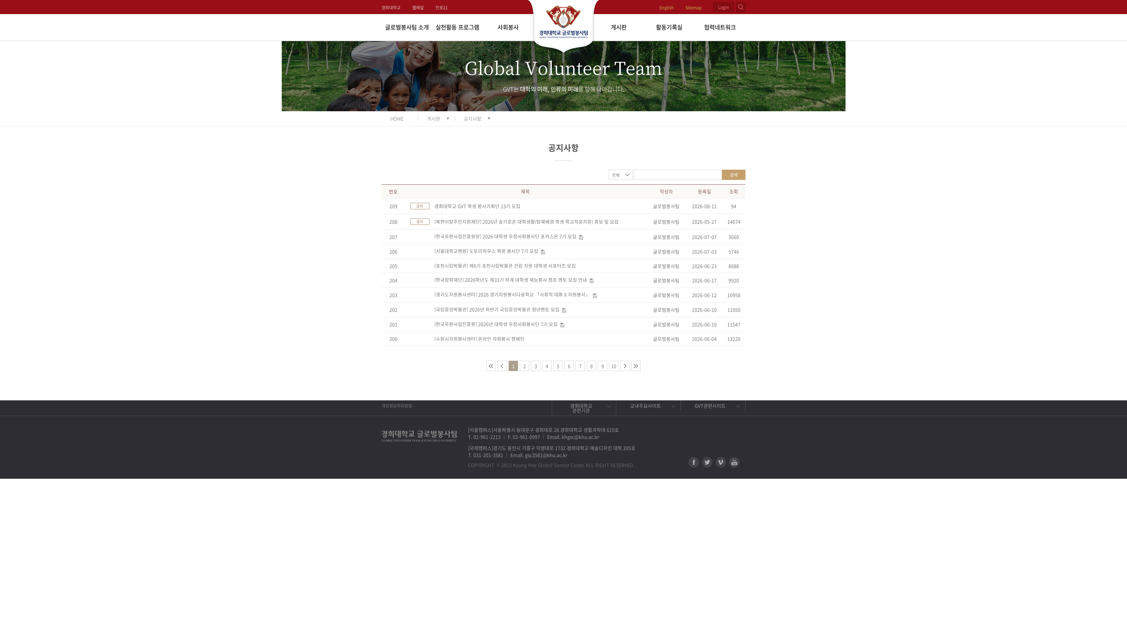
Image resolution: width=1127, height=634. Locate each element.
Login (723, 7)
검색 (734, 175)
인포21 (442, 7)
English (666, 7)
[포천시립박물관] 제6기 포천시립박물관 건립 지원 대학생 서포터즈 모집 (505, 265)
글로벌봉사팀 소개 (407, 27)
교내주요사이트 (645, 405)
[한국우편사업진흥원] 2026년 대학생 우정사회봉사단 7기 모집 (496, 324)
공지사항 (472, 118)
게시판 (619, 27)
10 (613, 366)
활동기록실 (669, 27)
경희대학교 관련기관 (581, 408)
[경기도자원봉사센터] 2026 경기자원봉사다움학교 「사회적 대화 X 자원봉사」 (512, 294)
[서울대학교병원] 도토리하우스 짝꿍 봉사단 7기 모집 (486, 251)
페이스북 (694, 462)
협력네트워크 (720, 27)
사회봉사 (508, 27)
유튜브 (734, 462)
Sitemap (694, 7)
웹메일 (418, 7)
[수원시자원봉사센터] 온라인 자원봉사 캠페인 (479, 338)
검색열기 (740, 7)
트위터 (707, 462)
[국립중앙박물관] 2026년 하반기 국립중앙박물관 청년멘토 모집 (496, 309)
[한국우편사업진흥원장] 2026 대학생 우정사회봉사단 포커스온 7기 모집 (505, 236)
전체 (616, 175)
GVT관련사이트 (710, 405)
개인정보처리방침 (397, 406)
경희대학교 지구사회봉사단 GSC (563, 27)
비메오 (721, 462)
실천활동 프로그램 (457, 27)
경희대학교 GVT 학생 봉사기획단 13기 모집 (477, 206)
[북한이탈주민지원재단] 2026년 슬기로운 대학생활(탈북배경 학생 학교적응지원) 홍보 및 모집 (526, 221)
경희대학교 (391, 7)
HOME (397, 118)
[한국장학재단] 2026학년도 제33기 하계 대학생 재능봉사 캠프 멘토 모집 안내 (510, 279)
